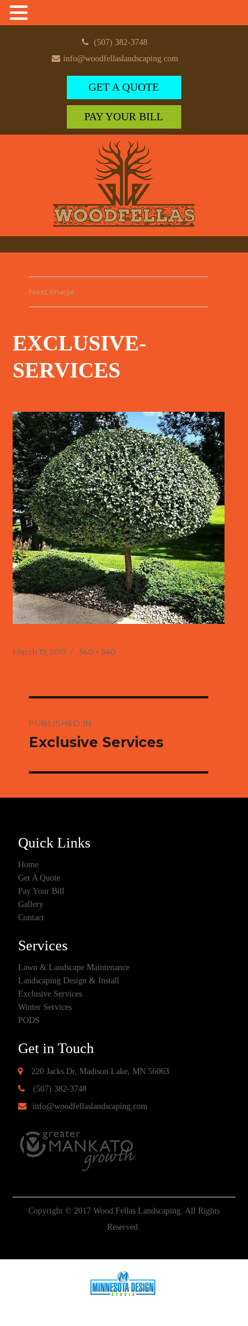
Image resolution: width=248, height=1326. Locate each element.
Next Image (52, 291)
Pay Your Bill (123, 117)
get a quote (123, 87)
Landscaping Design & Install (68, 980)
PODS (29, 1020)
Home (28, 864)
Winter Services (45, 1007)
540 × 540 (97, 651)
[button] (20, 13)
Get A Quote (39, 877)
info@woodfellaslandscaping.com (120, 58)
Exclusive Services (50, 993)
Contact (31, 917)
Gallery (30, 904)
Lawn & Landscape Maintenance (73, 967)
